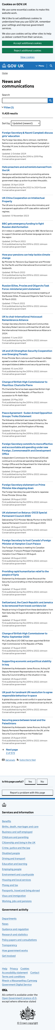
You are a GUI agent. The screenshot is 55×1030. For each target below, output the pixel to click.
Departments (9, 918)
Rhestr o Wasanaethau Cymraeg (19, 980)
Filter (9, 107)
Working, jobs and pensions (17, 901)
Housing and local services (16, 879)
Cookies (24, 968)
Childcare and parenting (15, 837)
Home (5, 73)
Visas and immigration (14, 895)
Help (4, 968)
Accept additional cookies (27, 43)
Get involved (9, 955)
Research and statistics (15, 934)
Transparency (9, 945)
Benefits (6, 821)
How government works (15, 950)
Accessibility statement (15, 972)
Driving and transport (13, 858)
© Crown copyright (27, 1023)
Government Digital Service (17, 984)
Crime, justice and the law (16, 847)
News (5, 923)
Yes (32, 781)
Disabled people (11, 853)
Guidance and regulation (15, 929)
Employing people (11, 869)
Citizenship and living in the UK (18, 842)
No (44, 781)
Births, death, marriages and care (20, 826)
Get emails (10, 760)
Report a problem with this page (27, 792)
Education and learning (14, 863)
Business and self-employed (17, 831)
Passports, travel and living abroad (21, 890)
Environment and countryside (18, 874)
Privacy (14, 968)
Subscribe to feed (27, 760)
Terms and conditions (13, 976)
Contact (34, 972)
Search (19, 94)
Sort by (6, 123)
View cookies (27, 57)
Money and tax (10, 885)
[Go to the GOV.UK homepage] (13, 65)
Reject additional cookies (27, 50)
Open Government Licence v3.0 (19, 998)
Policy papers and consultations (19, 939)
